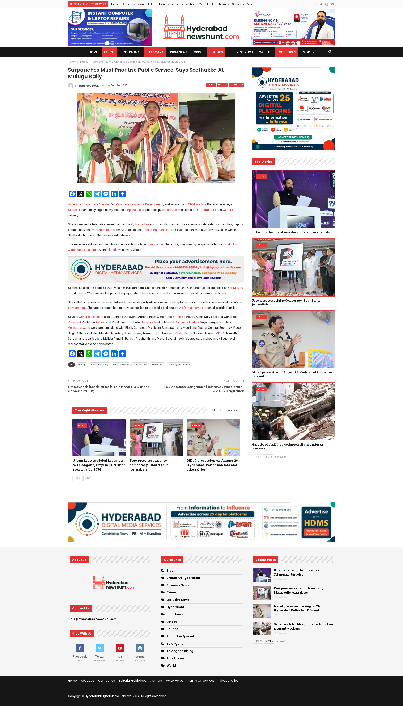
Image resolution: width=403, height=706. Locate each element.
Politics (216, 52)
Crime (198, 52)
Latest (109, 52)
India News (178, 52)
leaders (98, 317)
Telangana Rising (180, 651)
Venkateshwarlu (79, 328)
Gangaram (150, 230)
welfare (228, 210)
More (251, 4)
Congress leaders (187, 322)
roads (81, 250)
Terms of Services (231, 4)
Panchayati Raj (126, 204)
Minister (104, 204)
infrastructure (206, 210)
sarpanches (133, 210)
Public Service (121, 364)
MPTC (220, 333)
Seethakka (75, 210)
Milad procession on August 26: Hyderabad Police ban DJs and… (297, 608)
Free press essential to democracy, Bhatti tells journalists (299, 590)
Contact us (145, 4)
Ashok (100, 322)
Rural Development (150, 204)
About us (129, 4)
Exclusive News (178, 600)
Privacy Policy (228, 680)
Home (115, 4)
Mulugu (238, 288)
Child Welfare (197, 204)
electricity (114, 250)
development (77, 308)
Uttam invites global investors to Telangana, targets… (298, 572)
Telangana (155, 52)
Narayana (147, 322)
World (264, 52)
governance (155, 244)
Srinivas (136, 333)
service (172, 210)
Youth (177, 317)
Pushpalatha (183, 333)
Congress (85, 317)
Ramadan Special (180, 636)
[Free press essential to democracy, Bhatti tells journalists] (156, 437)
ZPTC (157, 333)
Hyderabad (130, 52)
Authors (191, 4)
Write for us (207, 4)
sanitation (93, 250)
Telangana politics (179, 364)
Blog (170, 570)
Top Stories (286, 52)
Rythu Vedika (140, 224)
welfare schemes (191, 308)
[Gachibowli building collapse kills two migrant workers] (293, 411)
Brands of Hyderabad (183, 578)
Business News (241, 52)
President (74, 322)
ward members (102, 230)
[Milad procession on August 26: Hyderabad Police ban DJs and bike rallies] (213, 437)
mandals (163, 230)
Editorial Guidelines (169, 4)
